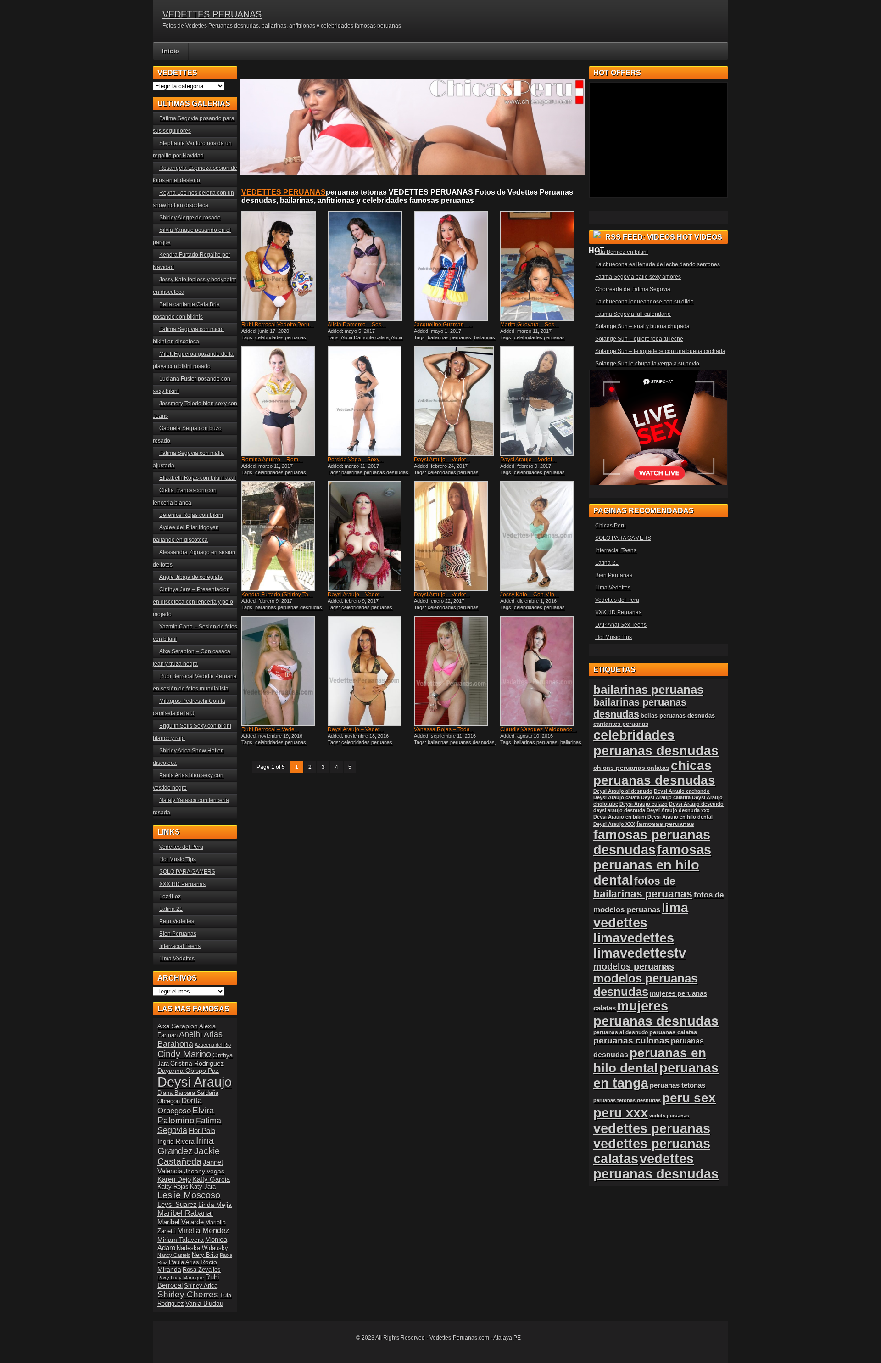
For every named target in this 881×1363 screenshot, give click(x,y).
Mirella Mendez (203, 1230)
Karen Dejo (174, 1179)
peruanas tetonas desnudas (627, 1100)
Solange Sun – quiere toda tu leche (639, 339)
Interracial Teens (180, 946)
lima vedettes (640, 915)
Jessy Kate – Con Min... (529, 594)
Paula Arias (184, 1262)
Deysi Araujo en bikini (619, 816)
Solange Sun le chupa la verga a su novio (647, 363)
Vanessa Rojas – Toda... (444, 729)
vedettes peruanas (651, 1128)
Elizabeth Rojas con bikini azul (197, 478)
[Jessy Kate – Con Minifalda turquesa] (542, 536)
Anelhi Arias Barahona (190, 1039)
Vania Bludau (204, 1303)
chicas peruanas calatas (631, 767)
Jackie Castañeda (188, 1156)
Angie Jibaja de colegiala (191, 577)
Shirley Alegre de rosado (190, 217)
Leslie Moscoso (188, 1195)
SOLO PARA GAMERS (187, 872)
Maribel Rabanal (185, 1213)
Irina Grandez (185, 1145)
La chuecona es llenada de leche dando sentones (657, 264)
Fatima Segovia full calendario (633, 314)
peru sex (689, 1098)
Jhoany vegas (204, 1171)
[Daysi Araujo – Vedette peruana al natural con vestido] (456, 536)
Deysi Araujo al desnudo (622, 791)
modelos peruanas (633, 966)
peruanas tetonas (677, 1085)
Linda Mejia (215, 1204)
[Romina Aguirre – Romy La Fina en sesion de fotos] (283, 401)
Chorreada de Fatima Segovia (632, 289)
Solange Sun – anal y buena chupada (642, 326)
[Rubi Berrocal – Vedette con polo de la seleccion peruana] (283, 671)
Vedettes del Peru (181, 847)
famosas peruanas (665, 823)
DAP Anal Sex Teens (621, 625)
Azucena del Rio (213, 1045)
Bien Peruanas (177, 934)
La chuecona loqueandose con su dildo (644, 301)
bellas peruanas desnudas (678, 715)
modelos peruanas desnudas (645, 985)
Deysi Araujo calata (616, 797)
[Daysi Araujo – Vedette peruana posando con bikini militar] (370, 671)
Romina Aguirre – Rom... (271, 459)
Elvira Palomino (185, 1115)
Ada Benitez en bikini (621, 252)
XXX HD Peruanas (182, 884)
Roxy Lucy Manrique (180, 1277)
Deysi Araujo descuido (696, 804)
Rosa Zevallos (202, 1270)
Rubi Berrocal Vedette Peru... (277, 324)
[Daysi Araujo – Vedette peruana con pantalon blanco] (542, 401)
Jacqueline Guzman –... (443, 324)
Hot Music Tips (177, 859)
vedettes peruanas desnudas (656, 1166)
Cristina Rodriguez (197, 1063)
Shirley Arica (200, 1286)
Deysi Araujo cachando (682, 791)
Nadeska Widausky (202, 1248)
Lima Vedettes (177, 958)
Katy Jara (203, 1187)
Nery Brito (205, 1255)
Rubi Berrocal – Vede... (270, 729)
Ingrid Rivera (176, 1141)
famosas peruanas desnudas (651, 842)
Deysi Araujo (194, 1081)
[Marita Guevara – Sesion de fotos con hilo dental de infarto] (542, 266)
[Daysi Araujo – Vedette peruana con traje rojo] (370, 536)
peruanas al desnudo (620, 1032)
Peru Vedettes (176, 921)
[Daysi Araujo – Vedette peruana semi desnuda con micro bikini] (456, 401)
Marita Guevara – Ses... (529, 324)
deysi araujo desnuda (619, 810)
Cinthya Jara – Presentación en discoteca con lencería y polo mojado (193, 601)
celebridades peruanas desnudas (656, 742)
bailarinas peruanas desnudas (454, 340)
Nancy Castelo (173, 1255)
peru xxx (620, 1112)
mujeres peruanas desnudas (656, 1013)
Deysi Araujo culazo (643, 804)
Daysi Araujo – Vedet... (442, 459)
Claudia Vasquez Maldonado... (538, 729)
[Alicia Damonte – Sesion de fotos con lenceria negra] (370, 266)
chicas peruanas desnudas (654, 772)
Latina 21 (171, 909)
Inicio (170, 51)
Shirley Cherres (187, 1294)
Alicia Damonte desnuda (365, 340)
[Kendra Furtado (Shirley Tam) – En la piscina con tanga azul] (283, 536)
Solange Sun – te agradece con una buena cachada (660, 351)
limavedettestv (639, 953)
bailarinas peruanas (449, 337)
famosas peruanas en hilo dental (652, 864)
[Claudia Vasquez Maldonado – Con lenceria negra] (542, 671)
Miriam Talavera (180, 1239)
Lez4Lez (170, 896)
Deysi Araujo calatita (666, 797)
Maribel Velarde (180, 1222)
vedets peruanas (669, 1115)
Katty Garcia (211, 1179)
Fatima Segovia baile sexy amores (638, 277)
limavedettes (633, 938)
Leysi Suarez (177, 1204)
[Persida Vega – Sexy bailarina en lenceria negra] (370, 401)
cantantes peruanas (620, 723)
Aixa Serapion (177, 1026)
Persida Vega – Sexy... (355, 459)
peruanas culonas (631, 1040)
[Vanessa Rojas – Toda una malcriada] (456, 671)
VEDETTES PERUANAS (212, 14)
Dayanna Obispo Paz (188, 1070)
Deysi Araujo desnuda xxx (678, 810)
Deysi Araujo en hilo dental (680, 816)
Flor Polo (202, 1130)
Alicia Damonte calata (365, 337)
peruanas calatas (673, 1032)
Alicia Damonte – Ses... (356, 324)
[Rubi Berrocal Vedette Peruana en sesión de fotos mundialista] (283, 266)
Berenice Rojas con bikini (191, 515)
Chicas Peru (610, 525)
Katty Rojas (173, 1187)
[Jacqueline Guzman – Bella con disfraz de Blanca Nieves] (456, 266)
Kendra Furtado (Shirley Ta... (276, 594)
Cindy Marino (184, 1054)
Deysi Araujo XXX (614, 824)
